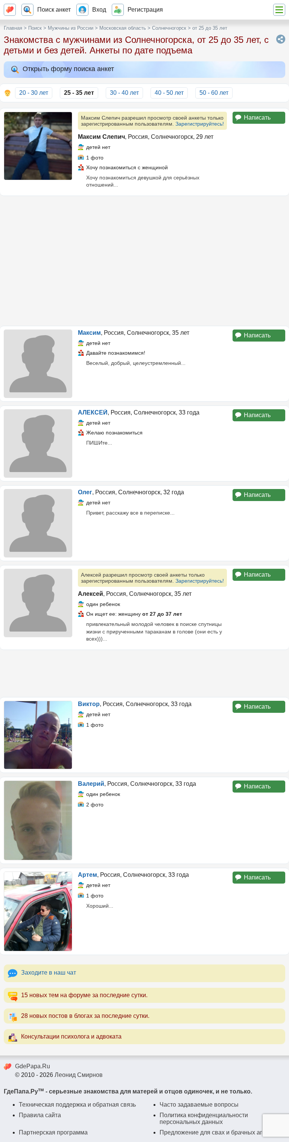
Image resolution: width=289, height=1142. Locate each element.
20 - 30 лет (33, 93)
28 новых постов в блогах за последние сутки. (85, 1016)
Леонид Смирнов (79, 1075)
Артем (87, 875)
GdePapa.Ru (32, 1066)
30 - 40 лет (124, 93)
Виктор (89, 704)
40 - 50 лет (169, 93)
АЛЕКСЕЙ (93, 412)
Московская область (122, 28)
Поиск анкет (54, 9)
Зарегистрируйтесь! (199, 124)
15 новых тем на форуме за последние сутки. (84, 995)
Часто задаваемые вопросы (199, 1104)
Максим (89, 333)
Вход (99, 9)
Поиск (35, 28)
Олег (85, 492)
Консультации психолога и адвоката (71, 1036)
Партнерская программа (53, 1132)
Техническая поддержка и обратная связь (77, 1104)
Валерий (91, 784)
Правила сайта (40, 1115)
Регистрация (145, 9)
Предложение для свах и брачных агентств (220, 1132)
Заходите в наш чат (48, 972)
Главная (13, 28)
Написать (257, 117)
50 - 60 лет (213, 93)
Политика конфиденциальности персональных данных (204, 1118)
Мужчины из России (70, 28)
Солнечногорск (169, 28)
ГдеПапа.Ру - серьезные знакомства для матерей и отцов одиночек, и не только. (128, 1091)
